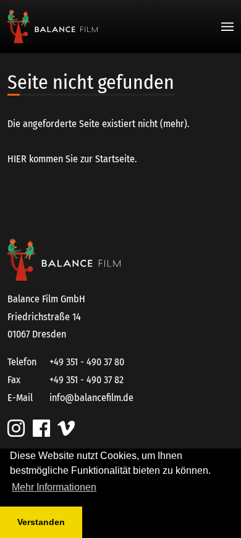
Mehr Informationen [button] (54, 487)
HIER (17, 159)
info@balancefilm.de (91, 398)
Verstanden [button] (41, 522)
